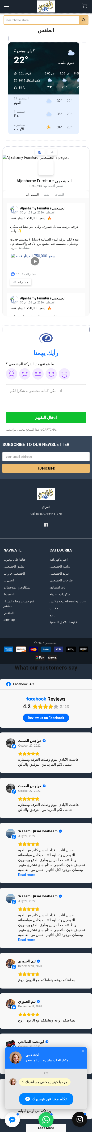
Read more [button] (26, 875)
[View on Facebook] (10, 743)
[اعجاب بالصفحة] (40, 152)
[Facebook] (45, 524)
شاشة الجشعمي (60, 566)
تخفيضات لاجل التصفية (64, 622)
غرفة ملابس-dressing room (68, 601)
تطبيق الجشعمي (14, 566)
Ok (38, 374)
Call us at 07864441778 (46, 513)
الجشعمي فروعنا (14, 573)
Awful (11, 374)
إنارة (52, 615)
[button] (83, 1051)
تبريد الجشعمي (59, 573)
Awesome (64, 374)
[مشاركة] (52, 152)
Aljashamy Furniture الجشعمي (44, 180)
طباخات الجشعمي (61, 580)
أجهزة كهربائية (59, 559)
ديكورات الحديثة (60, 594)
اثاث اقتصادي (58, 587)
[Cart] (85, 6)
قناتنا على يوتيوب (14, 559)
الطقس (9, 613)
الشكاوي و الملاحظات (17, 587)
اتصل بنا (9, 580)
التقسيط (9, 594)
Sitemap (9, 619)
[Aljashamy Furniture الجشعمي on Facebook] (46, 167)
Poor (24, 374)
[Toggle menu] (6, 6)
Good (51, 374)
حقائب (54, 608)
